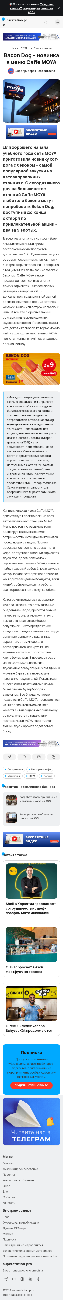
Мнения (8, 1234)
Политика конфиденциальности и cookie (30, 1256)
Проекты (9, 1175)
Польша (48, 775)
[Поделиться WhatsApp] (24, 757)
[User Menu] (57, 22)
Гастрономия (15, 769)
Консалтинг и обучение (18, 1180)
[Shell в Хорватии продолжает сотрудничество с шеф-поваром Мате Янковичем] (31, 881)
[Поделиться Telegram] (9, 757)
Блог (6, 1191)
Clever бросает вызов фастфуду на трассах (24, 969)
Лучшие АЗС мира (14, 1228)
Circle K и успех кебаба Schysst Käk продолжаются (29, 1028)
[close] (59, 8)
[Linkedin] (30, 1279)
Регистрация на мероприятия (23, 1245)
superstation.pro (23, 1290)
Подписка (9, 1239)
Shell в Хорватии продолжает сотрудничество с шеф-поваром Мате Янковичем (31, 908)
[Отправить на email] (38, 757)
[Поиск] (45, 22)
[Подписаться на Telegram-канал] (31, 1122)
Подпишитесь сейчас (31, 1085)
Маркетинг (14, 775)
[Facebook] (38, 1279)
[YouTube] (14, 1279)
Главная (8, 1163)
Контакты (9, 1203)
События (9, 1197)
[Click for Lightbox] (31, 369)
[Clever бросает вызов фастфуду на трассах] (31, 944)
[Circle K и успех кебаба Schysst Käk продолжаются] (31, 1003)
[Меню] (51, 22)
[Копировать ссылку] (53, 757)
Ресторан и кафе (41, 769)
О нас (6, 1186)
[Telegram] (6, 1279)
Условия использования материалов (27, 1251)
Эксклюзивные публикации (21, 1222)
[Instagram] (22, 1279)
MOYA (32, 775)
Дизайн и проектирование (20, 1169)
